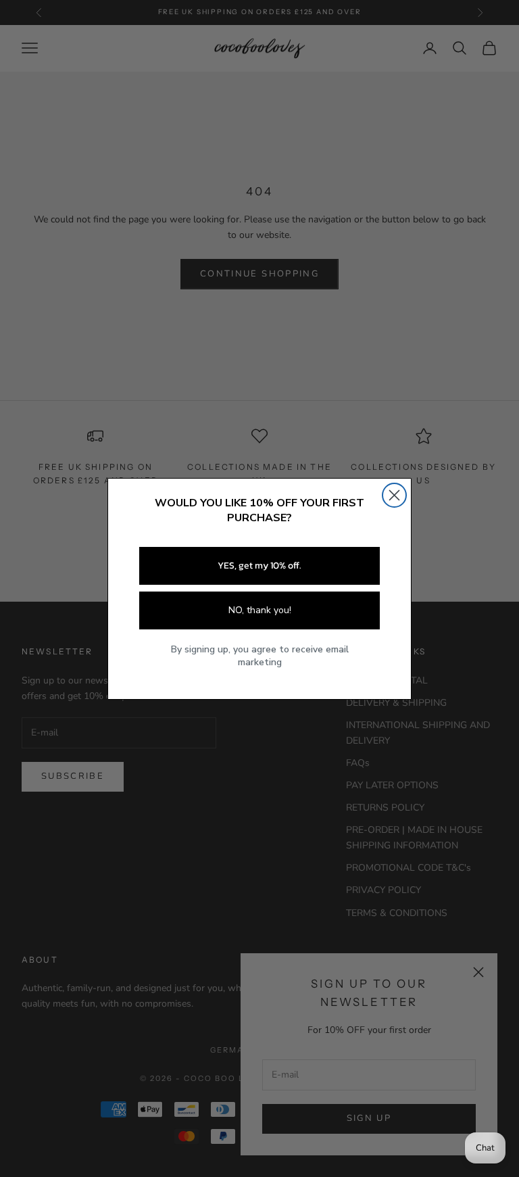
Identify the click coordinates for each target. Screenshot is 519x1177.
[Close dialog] (394, 495)
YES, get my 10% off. (259, 565)
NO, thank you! (259, 610)
